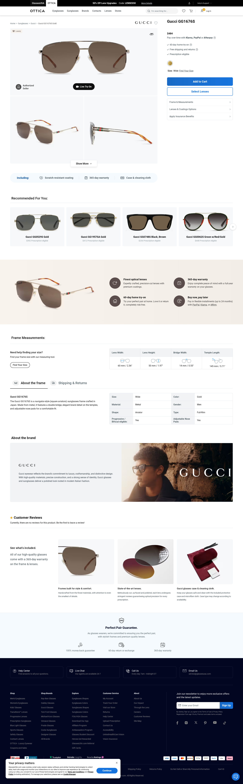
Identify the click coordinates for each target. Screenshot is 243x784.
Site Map (137, 721)
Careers (137, 712)
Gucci (33, 23)
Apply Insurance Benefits (181, 116)
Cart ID (221, 769)
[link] (37, 11)
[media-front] (84, 62)
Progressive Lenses (18, 716)
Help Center (108, 716)
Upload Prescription (111, 721)
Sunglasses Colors (80, 712)
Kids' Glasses (16, 707)
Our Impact (139, 703)
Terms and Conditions (76, 772)
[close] (116, 762)
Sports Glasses (16, 730)
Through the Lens (141, 707)
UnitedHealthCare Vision (113, 734)
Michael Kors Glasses (50, 716)
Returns (106, 712)
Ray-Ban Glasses (48, 698)
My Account (108, 698)
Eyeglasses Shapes (80, 698)
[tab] (29, 384)
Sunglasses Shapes (80, 707)
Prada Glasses (47, 725)
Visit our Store (109, 707)
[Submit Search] (149, 11)
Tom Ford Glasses (49, 712)
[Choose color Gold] (170, 63)
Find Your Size (186, 70)
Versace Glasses (48, 721)
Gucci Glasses (47, 707)
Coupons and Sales (18, 748)
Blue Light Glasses (18, 725)
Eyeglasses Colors (80, 703)
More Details (146, 3)
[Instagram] (186, 723)
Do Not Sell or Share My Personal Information (190, 769)
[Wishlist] (184, 11)
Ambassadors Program (82, 730)
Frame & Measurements (181, 102)
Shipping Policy (134, 769)
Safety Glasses (16, 734)
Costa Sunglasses (49, 730)
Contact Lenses (17, 739)
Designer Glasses (48, 734)
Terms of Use (207, 712)
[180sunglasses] (151, 34)
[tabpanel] (121, 408)
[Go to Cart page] (191, 11)
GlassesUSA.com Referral (83, 743)
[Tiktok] (224, 723)
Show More (82, 163)
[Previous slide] (10, 226)
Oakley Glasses (47, 703)
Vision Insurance (110, 739)
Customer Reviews (142, 716)
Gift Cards (76, 748)
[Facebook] (177, 723)
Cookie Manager (69, 774)
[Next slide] (233, 226)
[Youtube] (215, 723)
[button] (15, 758)
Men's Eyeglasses (17, 698)
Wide (175, 70)
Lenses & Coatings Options (182, 109)
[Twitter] (195, 723)
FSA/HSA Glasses (79, 716)
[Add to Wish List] (156, 23)
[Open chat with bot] (236, 777)
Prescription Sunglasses (20, 721)
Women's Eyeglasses (19, 703)
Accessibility (108, 730)
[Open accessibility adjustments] (189, 3)
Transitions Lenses (18, 712)
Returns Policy (155, 769)
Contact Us (108, 725)
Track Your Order (110, 703)
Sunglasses (23, 23)
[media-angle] (47, 130)
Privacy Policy (217, 712)
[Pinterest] (205, 723)
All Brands (45, 739)
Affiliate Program (79, 725)
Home (12, 23)
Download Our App (80, 721)
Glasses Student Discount (83, 734)
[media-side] (121, 130)
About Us (138, 698)
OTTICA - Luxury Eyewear (21, 743)
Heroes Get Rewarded (81, 739)
